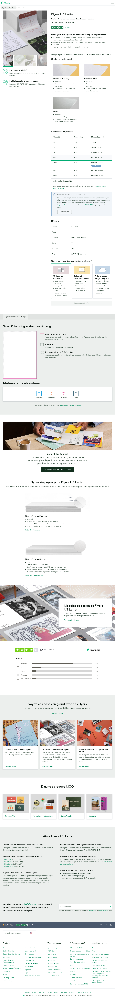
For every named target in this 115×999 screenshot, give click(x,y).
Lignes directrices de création (70, 405)
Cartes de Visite (8, 951)
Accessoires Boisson (32, 976)
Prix (93, 951)
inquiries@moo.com (64, 205)
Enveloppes (29, 954)
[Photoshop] (39, 393)
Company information (68, 992)
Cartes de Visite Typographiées (8, 961)
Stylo (27, 973)
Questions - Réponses (100, 957)
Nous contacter (97, 948)
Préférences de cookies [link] (84, 992)
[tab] (15, 317)
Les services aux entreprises (80, 968)
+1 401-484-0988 (89, 205)
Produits (6, 948)
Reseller (72, 971)
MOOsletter (30, 904)
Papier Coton (52, 960)
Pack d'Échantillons (54, 970)
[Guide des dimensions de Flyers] (57, 733)
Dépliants (6, 971)
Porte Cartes (29, 960)
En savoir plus (64, 212)
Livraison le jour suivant (100, 954)
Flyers (5, 975)
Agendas (28, 970)
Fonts (50, 992)
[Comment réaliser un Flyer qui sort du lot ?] (94, 733)
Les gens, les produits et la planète (79, 955)
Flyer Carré (8, 862)
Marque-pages (8, 981)
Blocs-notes (29, 966)
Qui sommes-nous (76, 959)
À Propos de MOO (76, 948)
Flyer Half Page (9, 866)
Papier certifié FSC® (55, 973)
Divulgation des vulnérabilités (98, 981)
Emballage (73, 981)
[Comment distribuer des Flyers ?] (20, 733)
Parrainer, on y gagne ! (100, 968)
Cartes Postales (8, 965)
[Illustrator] (51, 393)
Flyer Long (8, 864)
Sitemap (56, 992)
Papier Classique (53, 963)
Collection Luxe (53, 976)
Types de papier (53, 948)
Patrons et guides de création (99, 961)
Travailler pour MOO (77, 962)
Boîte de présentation (33, 957)
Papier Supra (52, 957)
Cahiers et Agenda (31, 963)
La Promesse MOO (76, 978)
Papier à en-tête (30, 948)
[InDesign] (63, 393)
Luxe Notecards (30, 951)
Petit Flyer (7, 859)
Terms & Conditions (30, 992)
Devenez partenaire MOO (79, 984)
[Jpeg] (76, 393)
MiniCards (6, 957)
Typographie (52, 966)
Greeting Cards (8, 978)
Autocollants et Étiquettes (12, 968)
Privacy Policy (92, 910)
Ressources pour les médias (80, 951)
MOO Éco (51, 951)
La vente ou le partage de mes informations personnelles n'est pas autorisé (101, 974)
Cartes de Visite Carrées (11, 954)
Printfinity (73, 975)
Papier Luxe (52, 954)
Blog (71, 965)
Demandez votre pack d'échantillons (57, 469)
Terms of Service (103, 910)
